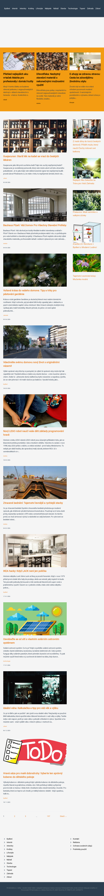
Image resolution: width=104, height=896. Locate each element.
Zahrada (90, 9)
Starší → (63, 816)
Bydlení (7, 9)
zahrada (5, 315)
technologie (6, 661)
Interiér (15, 9)
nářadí (5, 99)
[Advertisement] (52, 32)
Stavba (63, 9)
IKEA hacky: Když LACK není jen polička (24, 571)
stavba (38, 103)
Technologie (73, 9)
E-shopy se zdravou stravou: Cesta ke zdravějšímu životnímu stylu (85, 78)
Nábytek (48, 9)
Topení (82, 9)
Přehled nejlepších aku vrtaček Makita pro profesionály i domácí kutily (18, 78)
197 (48, 816)
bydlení (5, 384)
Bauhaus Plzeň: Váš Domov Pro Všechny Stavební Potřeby (34, 225)
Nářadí (55, 9)
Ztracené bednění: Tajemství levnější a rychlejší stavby (33, 503)
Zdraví (97, 9)
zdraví (5, 178)
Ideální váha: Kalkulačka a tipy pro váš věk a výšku (30, 708)
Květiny (31, 9)
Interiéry (23, 9)
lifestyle (72, 102)
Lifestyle (39, 9)
